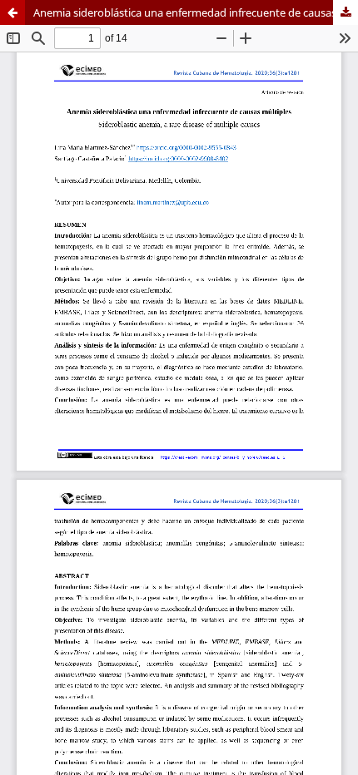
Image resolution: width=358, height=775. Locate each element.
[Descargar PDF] (345, 12)
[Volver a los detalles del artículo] (12, 12)
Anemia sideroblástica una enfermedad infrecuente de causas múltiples (195, 12)
